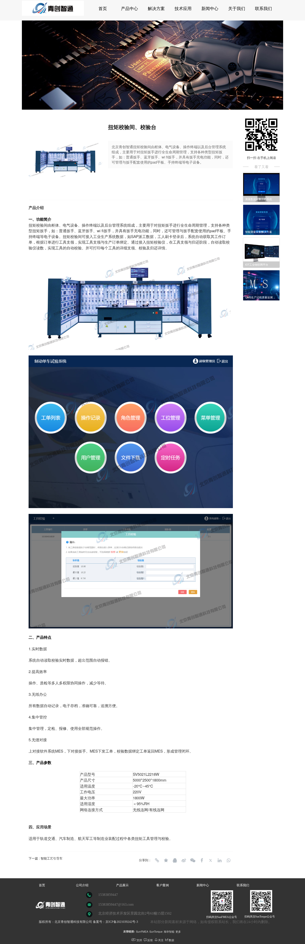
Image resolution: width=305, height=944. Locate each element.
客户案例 (162, 885)
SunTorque (156, 931)
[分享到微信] (192, 860)
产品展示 (122, 885)
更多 (178, 931)
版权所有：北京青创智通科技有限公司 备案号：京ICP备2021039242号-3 (88, 921)
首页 (102, 8)
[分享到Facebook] (201, 860)
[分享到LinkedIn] (219, 860)
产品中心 (129, 8)
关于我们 (236, 8)
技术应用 (183, 8)
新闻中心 (209, 8)
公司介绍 (82, 885)
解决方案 (156, 8)
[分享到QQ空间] (165, 860)
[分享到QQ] (174, 860)
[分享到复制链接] (157, 860)
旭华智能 (169, 931)
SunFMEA (142, 931)
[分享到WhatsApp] (228, 860)
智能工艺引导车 (52, 858)
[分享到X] (210, 860)
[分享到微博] (183, 860)
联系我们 (263, 8)
